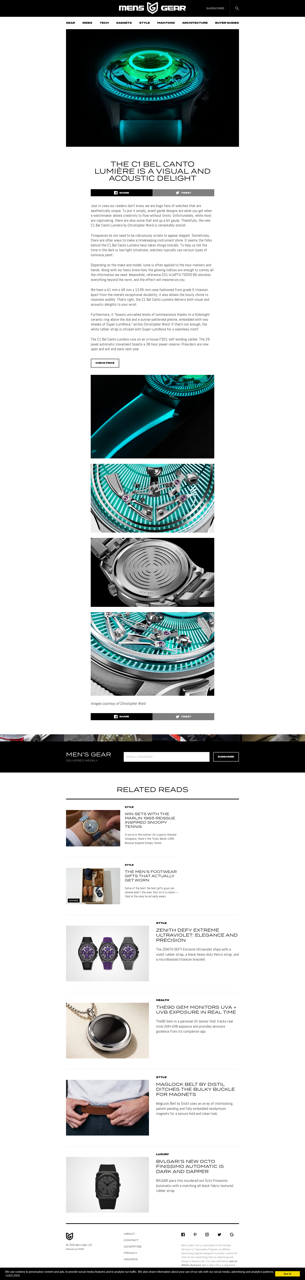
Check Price (105, 363)
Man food (166, 23)
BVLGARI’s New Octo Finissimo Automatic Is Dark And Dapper (190, 1166)
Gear (70, 23)
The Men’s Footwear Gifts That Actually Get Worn (151, 876)
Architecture (195, 23)
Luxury (162, 1154)
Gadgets (124, 23)
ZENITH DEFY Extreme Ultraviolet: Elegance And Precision (197, 935)
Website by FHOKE (75, 1249)
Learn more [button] (13, 1275)
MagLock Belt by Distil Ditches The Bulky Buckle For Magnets (195, 1089)
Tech (104, 23)
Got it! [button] (287, 1273)
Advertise (133, 1247)
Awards (131, 1259)
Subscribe (226, 757)
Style (144, 23)
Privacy (130, 1253)
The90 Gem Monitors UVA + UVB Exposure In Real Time (196, 1010)
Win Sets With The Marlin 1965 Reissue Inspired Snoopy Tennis (150, 820)
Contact (131, 1240)
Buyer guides (227, 23)
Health (162, 1000)
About (129, 1234)
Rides (87, 23)
